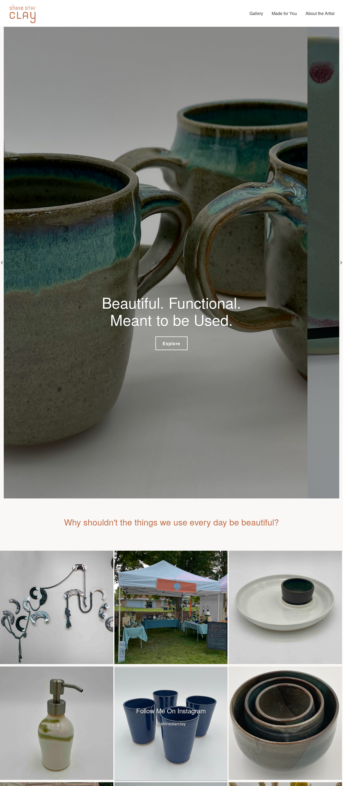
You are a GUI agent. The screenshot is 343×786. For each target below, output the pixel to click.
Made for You (284, 13)
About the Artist (319, 13)
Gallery (256, 13)
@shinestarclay (171, 724)
